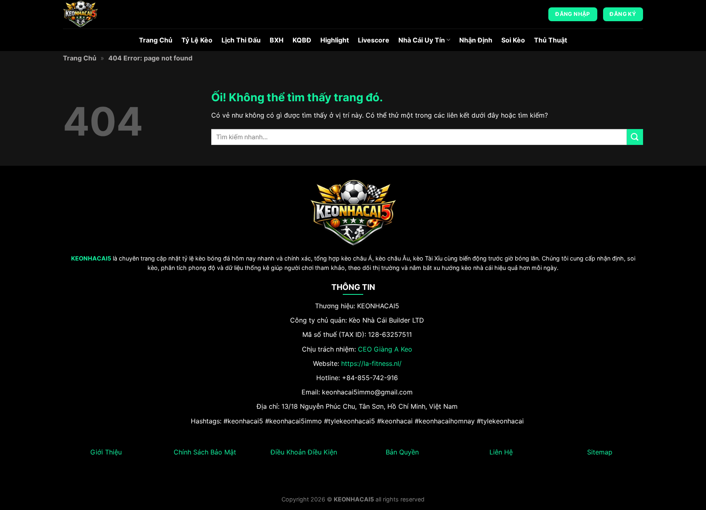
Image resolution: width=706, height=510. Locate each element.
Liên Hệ (501, 452)
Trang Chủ (155, 40)
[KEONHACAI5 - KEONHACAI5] (104, 14)
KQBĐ (302, 40)
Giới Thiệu (106, 452)
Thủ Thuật (550, 40)
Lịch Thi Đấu (241, 40)
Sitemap (599, 452)
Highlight (334, 40)
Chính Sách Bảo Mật (205, 452)
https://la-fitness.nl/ (371, 363)
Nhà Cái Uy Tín (421, 40)
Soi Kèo (513, 40)
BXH (277, 40)
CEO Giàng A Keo (385, 349)
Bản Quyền (402, 452)
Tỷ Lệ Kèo (196, 40)
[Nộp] (635, 137)
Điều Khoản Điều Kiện (303, 452)
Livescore (373, 40)
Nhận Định (475, 40)
